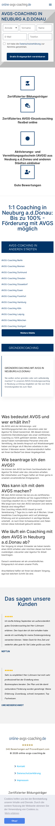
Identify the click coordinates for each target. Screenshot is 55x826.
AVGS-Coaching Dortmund (14, 272)
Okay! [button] (14, 821)
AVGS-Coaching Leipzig (12, 314)
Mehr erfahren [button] (12, 813)
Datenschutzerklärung (30, 43)
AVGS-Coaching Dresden (13, 278)
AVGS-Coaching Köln (11, 308)
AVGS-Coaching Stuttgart (13, 326)
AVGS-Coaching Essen (12, 290)
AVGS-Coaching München (13, 320)
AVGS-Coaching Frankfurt (13, 296)
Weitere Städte (27, 333)
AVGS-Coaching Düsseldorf (14, 284)
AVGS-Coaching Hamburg (13, 302)
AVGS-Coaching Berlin (12, 260)
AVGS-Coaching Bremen (13, 266)
